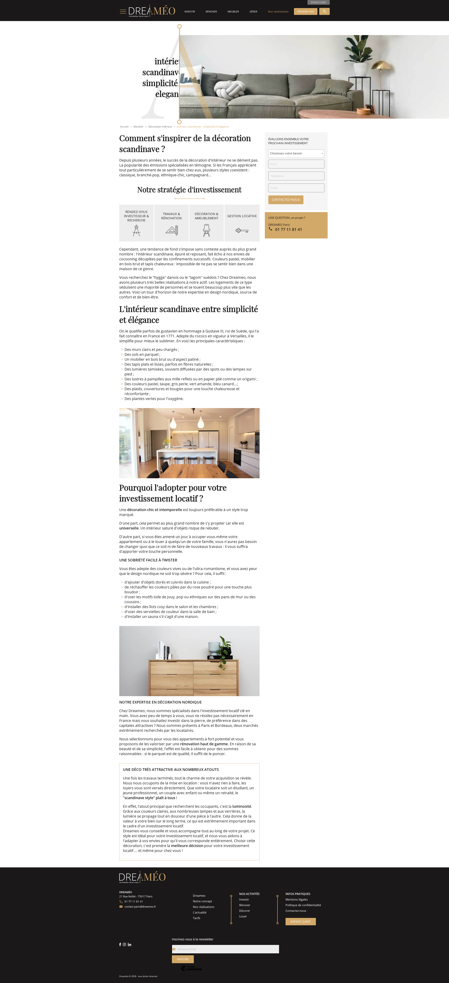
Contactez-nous (296, 911)
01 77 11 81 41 (288, 229)
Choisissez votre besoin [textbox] (286, 153)
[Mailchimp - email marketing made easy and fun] (191, 970)
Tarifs (196, 918)
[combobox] (296, 153)
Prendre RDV (305, 11)
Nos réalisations (278, 11)
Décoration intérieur (160, 126)
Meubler (233, 11)
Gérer (253, 11)
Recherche (324, 11)
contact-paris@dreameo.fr (140, 906)
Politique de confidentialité (303, 905)
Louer (243, 916)
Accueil (124, 126)
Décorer (244, 911)
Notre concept (202, 901)
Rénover (211, 11)
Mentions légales (297, 899)
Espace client (318, 2)
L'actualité (199, 912)
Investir (190, 11)
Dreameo (199, 896)
